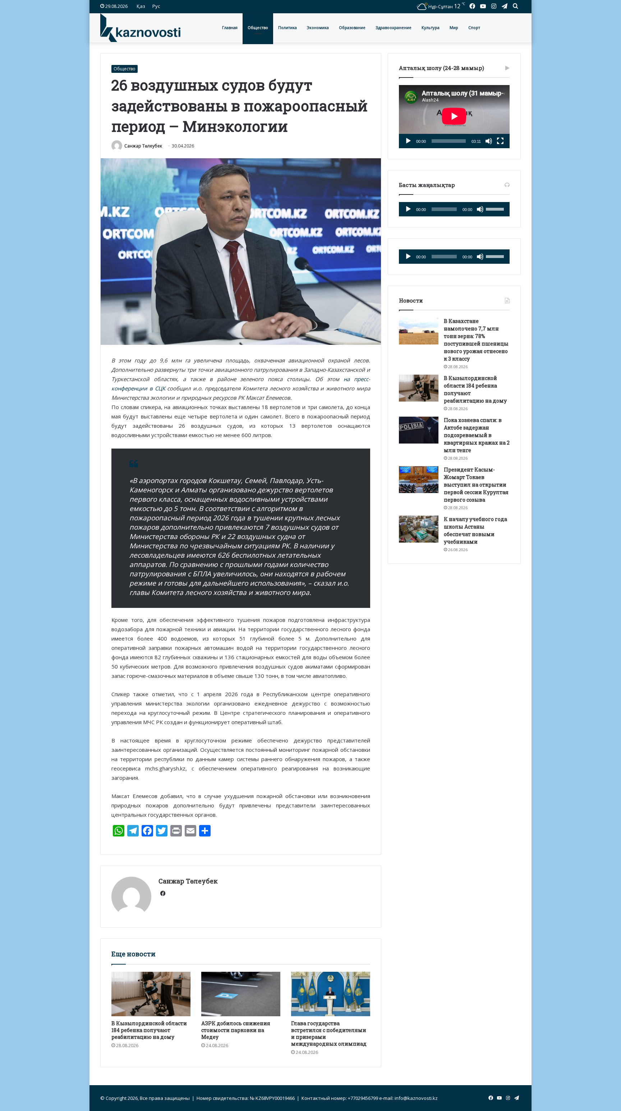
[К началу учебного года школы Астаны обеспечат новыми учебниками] (418, 529)
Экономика (318, 27)
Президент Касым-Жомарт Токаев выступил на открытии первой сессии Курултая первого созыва (476, 484)
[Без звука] (488, 141)
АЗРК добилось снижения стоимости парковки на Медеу (235, 1030)
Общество (258, 27)
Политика (287, 27)
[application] (454, 116)
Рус (156, 6)
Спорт (474, 27)
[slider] (496, 208)
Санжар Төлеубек (143, 146)
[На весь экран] (500, 141)
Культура (431, 27)
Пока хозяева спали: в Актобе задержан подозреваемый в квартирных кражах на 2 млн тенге (477, 435)
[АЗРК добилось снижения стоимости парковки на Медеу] (240, 994)
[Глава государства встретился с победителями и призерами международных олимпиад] (330, 994)
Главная (230, 27)
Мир (454, 27)
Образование (352, 27)
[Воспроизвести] (408, 141)
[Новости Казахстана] (140, 27)
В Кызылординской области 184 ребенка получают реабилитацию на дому (149, 1030)
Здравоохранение (393, 27)
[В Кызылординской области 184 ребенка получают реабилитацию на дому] (150, 994)
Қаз (141, 6)
